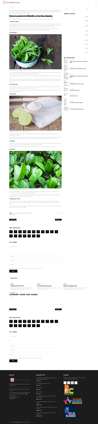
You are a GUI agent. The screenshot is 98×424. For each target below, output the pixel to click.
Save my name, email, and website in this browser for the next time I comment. (26, 268)
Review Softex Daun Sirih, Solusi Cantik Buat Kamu (78, 62)
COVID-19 (27, 213)
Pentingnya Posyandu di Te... (17, 286)
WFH (14, 214)
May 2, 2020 (11, 297)
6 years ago (72, 107)
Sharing (11, 284)
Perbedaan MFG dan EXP (75, 90)
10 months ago (66, 35)
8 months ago (66, 48)
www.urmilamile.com (17, 422)
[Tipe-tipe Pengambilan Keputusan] (66, 108)
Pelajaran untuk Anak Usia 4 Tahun (71, 32)
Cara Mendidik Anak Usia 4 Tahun (70, 45)
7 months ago (66, 52)
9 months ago (66, 44)
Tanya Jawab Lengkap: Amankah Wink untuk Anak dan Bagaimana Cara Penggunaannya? (75, 37)
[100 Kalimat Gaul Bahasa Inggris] (66, 101)
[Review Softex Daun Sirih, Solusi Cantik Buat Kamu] (66, 61)
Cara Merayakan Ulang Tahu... (44, 286)
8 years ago (72, 67)
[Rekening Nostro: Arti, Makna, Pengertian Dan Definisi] (66, 76)
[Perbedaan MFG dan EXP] (66, 89)
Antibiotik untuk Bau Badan (18, 213)
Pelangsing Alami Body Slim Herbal (77, 83)
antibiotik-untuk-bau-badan (23, 294)
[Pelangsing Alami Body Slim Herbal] (66, 83)
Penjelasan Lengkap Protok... (70, 286)
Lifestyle (38, 284)
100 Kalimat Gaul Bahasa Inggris (76, 102)
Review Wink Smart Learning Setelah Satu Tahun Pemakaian (76, 49)
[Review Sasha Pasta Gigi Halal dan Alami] (66, 68)
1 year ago (65, 17)
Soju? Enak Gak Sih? (74, 96)
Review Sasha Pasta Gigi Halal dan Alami (78, 68)
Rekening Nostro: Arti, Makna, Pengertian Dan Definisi (79, 76)
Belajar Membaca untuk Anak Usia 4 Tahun (72, 41)
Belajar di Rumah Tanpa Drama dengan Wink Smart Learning (76, 54)
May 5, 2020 (11, 7)
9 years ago (72, 60)
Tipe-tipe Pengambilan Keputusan (77, 109)
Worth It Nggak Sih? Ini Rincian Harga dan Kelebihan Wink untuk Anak (75, 23)
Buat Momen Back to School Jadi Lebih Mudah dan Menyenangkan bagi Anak (74, 28)
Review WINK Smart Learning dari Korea (72, 18)
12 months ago (66, 40)
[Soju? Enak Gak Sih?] (66, 95)
